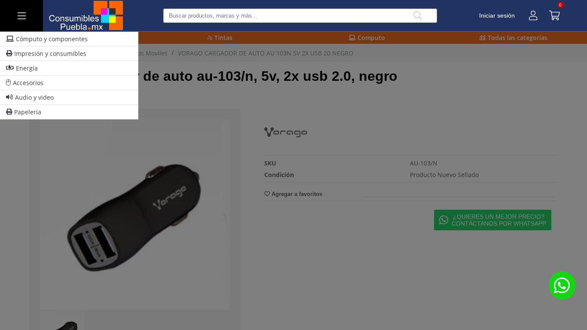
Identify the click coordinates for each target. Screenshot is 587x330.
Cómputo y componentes (52, 39)
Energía (27, 68)
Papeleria (27, 112)
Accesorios (28, 83)
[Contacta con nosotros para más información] (562, 285)
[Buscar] (417, 16)
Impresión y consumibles (50, 53)
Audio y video (34, 97)
